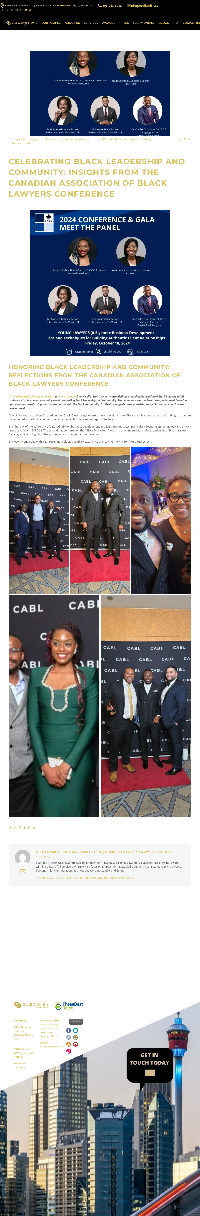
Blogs (164, 23)
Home (32, 23)
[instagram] (75, 1038)
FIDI (176, 23)
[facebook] (68, 1031)
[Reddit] (34, 827)
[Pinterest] (20, 827)
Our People (51, 23)
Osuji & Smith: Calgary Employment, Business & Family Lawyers (52, 139)
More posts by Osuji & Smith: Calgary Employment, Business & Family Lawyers (88, 877)
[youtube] (75, 1045)
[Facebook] (2, 10)
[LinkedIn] (7, 10)
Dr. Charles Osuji (19, 396)
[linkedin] (75, 1031)
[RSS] (21, 10)
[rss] (68, 1045)
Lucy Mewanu (67, 396)
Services (91, 23)
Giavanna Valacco (42, 396)
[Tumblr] (24, 827)
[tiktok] (68, 1052)
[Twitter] (11, 10)
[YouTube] (25, 10)
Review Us (76, 1022)
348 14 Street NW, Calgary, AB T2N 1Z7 (24, 1053)
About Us (72, 23)
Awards (108, 23)
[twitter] (68, 1038)
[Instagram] (16, 10)
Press (124, 23)
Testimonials (144, 23)
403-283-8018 (112, 5)
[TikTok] (30, 10)
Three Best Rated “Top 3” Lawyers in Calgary (123, 139)
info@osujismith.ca (144, 5)
